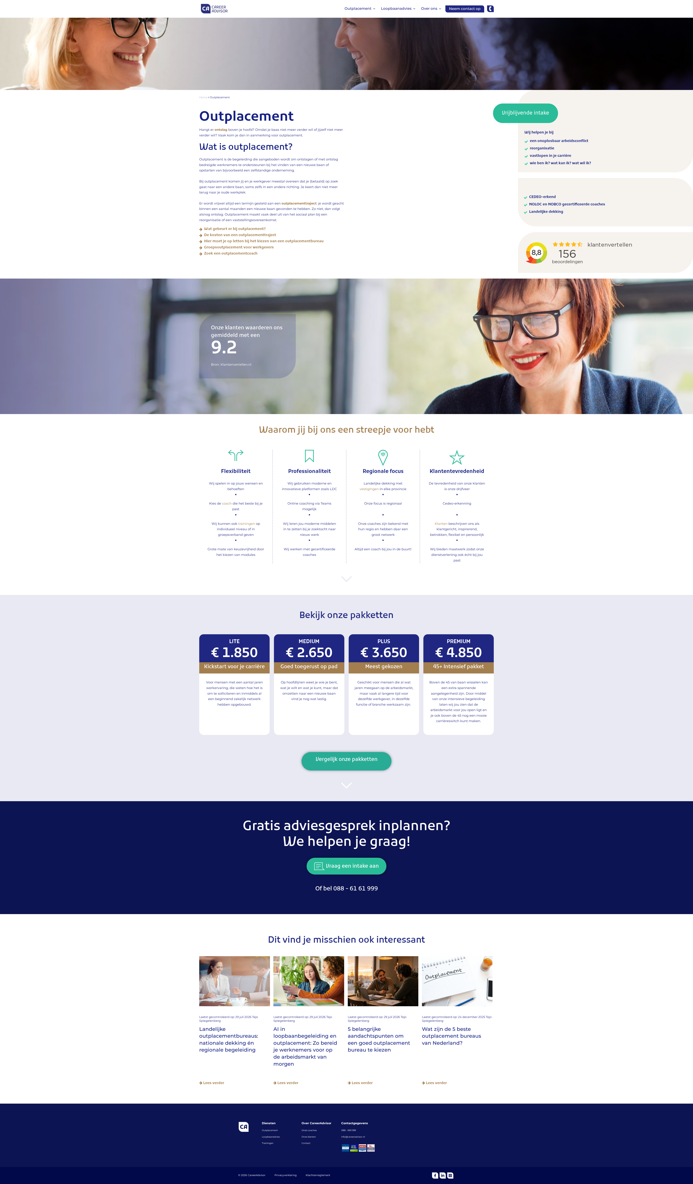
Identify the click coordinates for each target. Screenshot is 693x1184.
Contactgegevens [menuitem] (354, 1123)
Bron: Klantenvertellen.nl (231, 364)
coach (227, 503)
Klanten (441, 524)
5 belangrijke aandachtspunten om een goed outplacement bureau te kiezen (379, 1040)
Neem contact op (465, 9)
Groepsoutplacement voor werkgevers (239, 248)
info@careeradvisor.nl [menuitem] (353, 1137)
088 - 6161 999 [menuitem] (348, 1130)
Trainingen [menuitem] (267, 1143)
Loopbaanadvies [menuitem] (271, 1137)
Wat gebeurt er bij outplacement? (235, 230)
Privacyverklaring (285, 1175)
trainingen (246, 524)
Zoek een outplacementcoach (231, 254)
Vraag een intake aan (352, 867)
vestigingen (369, 489)
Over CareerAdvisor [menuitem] (316, 1123)
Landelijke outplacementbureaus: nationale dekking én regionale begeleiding (228, 1040)
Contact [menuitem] (306, 1143)
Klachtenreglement (318, 1175)
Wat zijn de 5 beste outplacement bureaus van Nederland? (451, 1036)
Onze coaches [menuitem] (309, 1130)
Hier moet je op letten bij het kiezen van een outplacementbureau (264, 242)
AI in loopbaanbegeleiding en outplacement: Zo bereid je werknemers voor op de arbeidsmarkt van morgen (305, 1047)
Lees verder (213, 1083)
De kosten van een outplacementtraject (240, 236)
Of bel (346, 889)
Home (203, 98)
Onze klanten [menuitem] (309, 1137)
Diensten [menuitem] (269, 1123)
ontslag (221, 129)
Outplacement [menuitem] (270, 1130)
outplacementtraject (299, 203)
